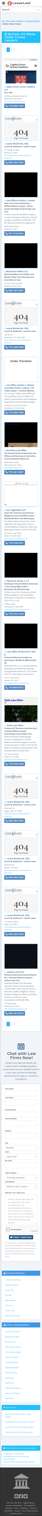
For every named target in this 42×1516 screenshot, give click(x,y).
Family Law (9, 1378)
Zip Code (8, 1161)
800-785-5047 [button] (16, 290)
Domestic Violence (12, 1285)
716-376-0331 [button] (16, 542)
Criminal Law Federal (13, 1280)
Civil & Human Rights (13, 1352)
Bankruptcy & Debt (12, 1337)
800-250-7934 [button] (16, 162)
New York (10, 21)
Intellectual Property (12, 1388)
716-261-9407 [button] (16, 472)
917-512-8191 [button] (16, 233)
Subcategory (10, 1182)
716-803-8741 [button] (16, 687)
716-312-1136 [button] (16, 613)
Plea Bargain (19, 1454)
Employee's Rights (12, 1367)
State (7, 1152)
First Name (9, 1089)
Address (8, 1131)
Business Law (10, 1342)
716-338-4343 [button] (16, 347)
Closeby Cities (11, 1407)
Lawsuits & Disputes (12, 1393)
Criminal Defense (32, 21)
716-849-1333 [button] (16, 105)
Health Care (9, 1383)
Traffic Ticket (10, 1311)
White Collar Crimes (12, 1316)
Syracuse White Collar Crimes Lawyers (19, 1427)
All (3, 21)
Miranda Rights (9, 1459)
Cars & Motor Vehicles (13, 1347)
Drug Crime (9, 1290)
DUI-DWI (8, 1295)
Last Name (9, 1098)
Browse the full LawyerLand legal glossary (19, 1462)
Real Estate (9, 1398)
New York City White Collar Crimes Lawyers (18, 1415)
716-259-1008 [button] (16, 412)
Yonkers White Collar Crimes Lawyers (19, 1432)
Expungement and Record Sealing (16, 1456)
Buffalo (19, 21)
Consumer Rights (11, 1357)
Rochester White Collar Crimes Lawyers (19, 1422)
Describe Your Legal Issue (15, 1193)
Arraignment (8, 1454)
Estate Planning (11, 1373)
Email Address (10, 1110)
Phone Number (11, 1119)
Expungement (10, 1300)
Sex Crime (9, 1305)
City (6, 1143)
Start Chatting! (22, 1237)
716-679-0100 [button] (16, 763)
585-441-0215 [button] (16, 1013)
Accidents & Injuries (12, 1331)
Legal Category (10, 1173)
